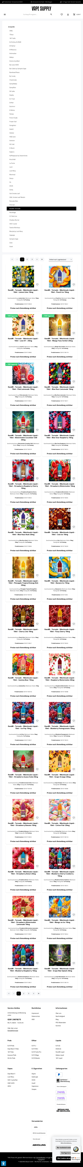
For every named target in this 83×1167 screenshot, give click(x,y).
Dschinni (12, 106)
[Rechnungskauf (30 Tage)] (61, 1098)
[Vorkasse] (63, 1080)
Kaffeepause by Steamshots (18, 155)
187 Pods (11, 1052)
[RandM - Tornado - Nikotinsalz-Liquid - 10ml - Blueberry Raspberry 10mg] (23, 955)
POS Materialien (61, 1022)
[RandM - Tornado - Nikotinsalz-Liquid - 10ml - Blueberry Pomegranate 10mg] (60, 713)
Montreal (12, 174)
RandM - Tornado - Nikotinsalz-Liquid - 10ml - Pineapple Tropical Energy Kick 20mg (23, 583)
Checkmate (13, 80)
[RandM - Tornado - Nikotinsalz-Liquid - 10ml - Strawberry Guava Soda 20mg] (23, 761)
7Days (11, 34)
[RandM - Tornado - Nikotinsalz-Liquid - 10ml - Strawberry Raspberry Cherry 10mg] (23, 470)
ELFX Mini (35, 1049)
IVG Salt (11, 144)
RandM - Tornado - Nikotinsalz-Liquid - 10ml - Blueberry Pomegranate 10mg (60, 727)
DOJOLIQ (58, 1049)
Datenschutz (36, 1016)
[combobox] (30, 14)
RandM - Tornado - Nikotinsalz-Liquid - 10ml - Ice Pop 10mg (23, 727)
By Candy (12, 76)
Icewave (12, 140)
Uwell (33, 1083)
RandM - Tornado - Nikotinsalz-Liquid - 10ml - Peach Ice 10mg (60, 291)
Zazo (10, 242)
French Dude (13, 118)
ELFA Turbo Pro (36, 1052)
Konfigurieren (66, 1153)
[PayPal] (59, 1074)
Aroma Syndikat (14, 61)
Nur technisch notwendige (66, 1147)
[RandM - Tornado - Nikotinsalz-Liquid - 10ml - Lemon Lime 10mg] (23, 276)
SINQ (11, 31)
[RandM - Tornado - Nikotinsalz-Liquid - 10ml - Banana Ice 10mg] (60, 567)
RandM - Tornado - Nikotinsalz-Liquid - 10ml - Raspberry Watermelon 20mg (60, 679)
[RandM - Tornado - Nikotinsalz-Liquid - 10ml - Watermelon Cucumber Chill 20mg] (23, 422)
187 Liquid (59, 1058)
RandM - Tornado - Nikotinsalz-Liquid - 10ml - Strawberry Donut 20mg (23, 873)
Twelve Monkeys (14, 227)
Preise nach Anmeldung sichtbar (23, 308)
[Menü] (4, 14)
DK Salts (12, 91)
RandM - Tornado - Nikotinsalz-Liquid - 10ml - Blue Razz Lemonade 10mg (60, 388)
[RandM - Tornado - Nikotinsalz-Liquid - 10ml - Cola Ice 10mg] (60, 519)
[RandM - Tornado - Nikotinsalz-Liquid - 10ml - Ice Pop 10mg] (23, 713)
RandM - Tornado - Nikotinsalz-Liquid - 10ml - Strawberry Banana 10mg (23, 824)
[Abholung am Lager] (39, 1145)
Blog (57, 1019)
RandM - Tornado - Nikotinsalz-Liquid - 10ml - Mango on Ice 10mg (60, 921)
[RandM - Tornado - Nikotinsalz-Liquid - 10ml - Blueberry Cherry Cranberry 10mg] (60, 858)
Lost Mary (12, 171)
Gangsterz (12, 125)
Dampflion (12, 87)
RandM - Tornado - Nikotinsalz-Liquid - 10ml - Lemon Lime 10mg (23, 291)
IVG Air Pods (11, 1058)
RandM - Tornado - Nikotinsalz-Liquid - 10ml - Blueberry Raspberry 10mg (23, 970)
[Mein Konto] (68, 14)
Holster (11, 133)
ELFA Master (36, 1058)
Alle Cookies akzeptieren (66, 1158)
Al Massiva (12, 49)
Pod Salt (12, 205)
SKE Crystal (13, 224)
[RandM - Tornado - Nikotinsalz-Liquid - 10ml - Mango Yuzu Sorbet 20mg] (60, 325)
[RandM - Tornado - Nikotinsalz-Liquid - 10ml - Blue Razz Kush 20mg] (23, 519)
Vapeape (12, 235)
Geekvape (35, 1077)
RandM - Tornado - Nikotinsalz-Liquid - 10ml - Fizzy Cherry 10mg (60, 630)
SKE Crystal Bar (13, 1080)
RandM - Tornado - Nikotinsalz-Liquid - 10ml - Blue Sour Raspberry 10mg (60, 436)
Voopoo (34, 1089)
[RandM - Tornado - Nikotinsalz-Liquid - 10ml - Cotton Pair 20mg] (60, 810)
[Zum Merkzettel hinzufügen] (37, 285)
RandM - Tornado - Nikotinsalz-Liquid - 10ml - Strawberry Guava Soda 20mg (23, 776)
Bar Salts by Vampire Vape (17, 68)
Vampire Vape (13, 239)
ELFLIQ (58, 1045)
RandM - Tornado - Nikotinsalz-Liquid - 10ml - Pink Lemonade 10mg (23, 388)
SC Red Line (13, 216)
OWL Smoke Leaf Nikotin (17, 197)
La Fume (12, 163)
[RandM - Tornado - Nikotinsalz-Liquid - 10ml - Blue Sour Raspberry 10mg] (60, 422)
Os (10, 182)
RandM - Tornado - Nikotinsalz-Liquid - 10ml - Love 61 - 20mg (23, 340)
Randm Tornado (14, 208)
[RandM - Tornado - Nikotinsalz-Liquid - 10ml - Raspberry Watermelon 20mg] (60, 664)
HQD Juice (12, 137)
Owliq (11, 189)
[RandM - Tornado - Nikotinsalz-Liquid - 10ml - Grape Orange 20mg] (60, 761)
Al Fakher (12, 46)
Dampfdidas (13, 84)
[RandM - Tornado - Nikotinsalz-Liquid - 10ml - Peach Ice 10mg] (60, 276)
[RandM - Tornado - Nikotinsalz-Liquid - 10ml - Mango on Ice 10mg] (60, 907)
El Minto (12, 110)
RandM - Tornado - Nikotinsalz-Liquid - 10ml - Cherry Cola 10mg (23, 630)
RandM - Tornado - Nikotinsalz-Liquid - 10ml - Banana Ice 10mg (60, 582)
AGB (33, 1019)
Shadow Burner (14, 220)
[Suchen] (51, 14)
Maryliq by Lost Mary (16, 231)
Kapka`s (11, 152)
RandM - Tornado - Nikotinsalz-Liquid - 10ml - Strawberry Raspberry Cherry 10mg (23, 486)
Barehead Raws (14, 72)
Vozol (11, 246)
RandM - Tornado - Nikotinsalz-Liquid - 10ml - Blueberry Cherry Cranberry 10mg (60, 874)
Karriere (58, 1025)
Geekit (11, 129)
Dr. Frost (12, 99)
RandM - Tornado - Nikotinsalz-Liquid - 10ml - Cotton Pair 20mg (60, 824)
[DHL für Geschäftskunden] (36, 1127)
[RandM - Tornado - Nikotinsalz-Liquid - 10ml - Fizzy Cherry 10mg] (60, 616)
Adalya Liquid (60, 1055)
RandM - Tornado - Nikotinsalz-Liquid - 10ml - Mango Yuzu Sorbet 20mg (60, 340)
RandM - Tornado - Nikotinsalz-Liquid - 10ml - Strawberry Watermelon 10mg (60, 485)
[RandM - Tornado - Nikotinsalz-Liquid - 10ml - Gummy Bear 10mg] (23, 664)
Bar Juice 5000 (14, 65)
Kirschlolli (12, 159)
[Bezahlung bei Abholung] (63, 1110)
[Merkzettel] (61, 14)
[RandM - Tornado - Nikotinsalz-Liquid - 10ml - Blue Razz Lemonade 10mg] (60, 373)
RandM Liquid (60, 1052)
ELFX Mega (35, 1055)
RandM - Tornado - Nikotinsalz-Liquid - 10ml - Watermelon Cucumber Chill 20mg (23, 437)
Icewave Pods (12, 1055)
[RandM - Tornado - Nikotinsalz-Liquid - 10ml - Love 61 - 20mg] (23, 325)
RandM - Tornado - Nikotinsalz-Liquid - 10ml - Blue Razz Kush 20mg (23, 533)
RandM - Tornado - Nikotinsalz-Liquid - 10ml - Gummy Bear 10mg (23, 679)
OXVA (11, 186)
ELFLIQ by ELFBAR (15, 42)
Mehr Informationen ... (66, 1143)
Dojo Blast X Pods (13, 1049)
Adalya (11, 57)
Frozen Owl (13, 121)
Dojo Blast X (11, 1073)
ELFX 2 (34, 1045)
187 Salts (12, 38)
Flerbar (11, 114)
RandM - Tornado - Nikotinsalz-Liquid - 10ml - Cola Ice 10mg (60, 533)
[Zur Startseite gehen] (41, 8)
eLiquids (11, 26)
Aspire (34, 1073)
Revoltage (12, 212)
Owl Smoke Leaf (14, 193)
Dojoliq (11, 95)
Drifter (11, 102)
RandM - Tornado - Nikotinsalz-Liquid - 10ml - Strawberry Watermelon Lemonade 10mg (23, 922)
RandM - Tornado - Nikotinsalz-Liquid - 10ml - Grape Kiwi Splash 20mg (60, 970)
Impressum (35, 1013)
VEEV (9, 1086)
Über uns (58, 1013)
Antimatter (12, 53)
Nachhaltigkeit (60, 1016)
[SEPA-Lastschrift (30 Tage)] (61, 1092)
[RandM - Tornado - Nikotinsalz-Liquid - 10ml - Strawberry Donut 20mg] (23, 858)
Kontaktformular (13, 1030)
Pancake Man (13, 201)
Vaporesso (35, 1086)
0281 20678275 (14, 1019)
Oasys (11, 178)
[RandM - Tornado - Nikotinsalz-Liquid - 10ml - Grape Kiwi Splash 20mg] (60, 955)
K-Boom (12, 148)
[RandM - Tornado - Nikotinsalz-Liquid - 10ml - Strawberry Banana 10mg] (23, 810)
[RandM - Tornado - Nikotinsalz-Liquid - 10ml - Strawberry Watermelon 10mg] (60, 470)
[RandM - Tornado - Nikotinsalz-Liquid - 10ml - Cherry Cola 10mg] (23, 616)
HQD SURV (11, 1083)
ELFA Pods (11, 1045)
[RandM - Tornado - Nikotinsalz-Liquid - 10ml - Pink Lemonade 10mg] (23, 373)
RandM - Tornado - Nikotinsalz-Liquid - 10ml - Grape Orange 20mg (60, 776)
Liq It (10, 167)
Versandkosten (40, 1158)
